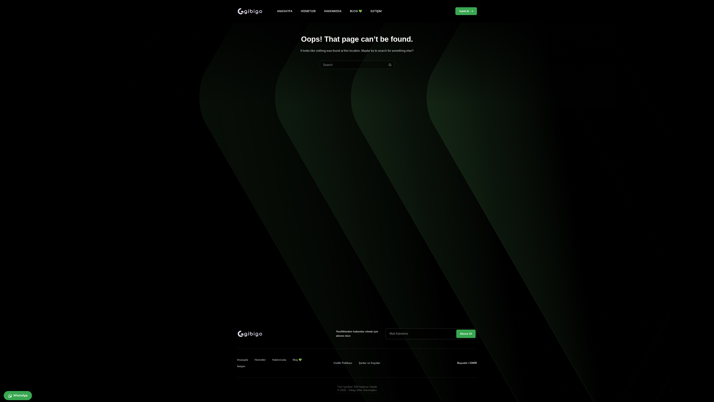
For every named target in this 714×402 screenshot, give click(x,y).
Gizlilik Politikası (343, 362)
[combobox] (353, 65)
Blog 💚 (356, 11)
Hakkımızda (333, 11)
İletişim (376, 11)
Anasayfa (284, 11)
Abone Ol (466, 333)
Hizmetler (308, 11)
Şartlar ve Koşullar (369, 362)
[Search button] (390, 65)
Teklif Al (464, 11)
